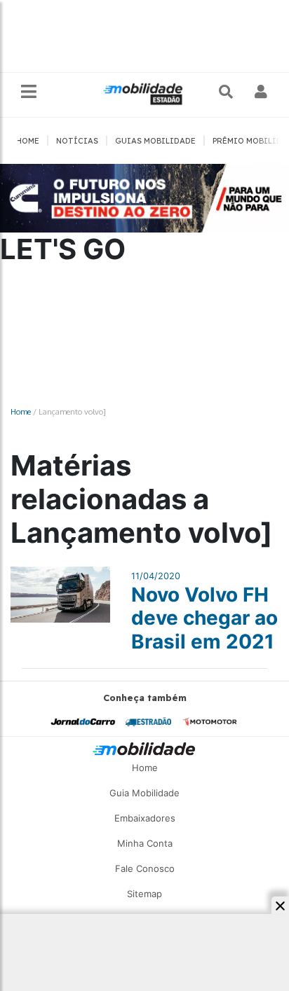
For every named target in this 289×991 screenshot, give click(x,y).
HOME (27, 141)
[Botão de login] (261, 92)
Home (21, 411)
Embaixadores (144, 818)
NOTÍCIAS (77, 141)
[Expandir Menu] (29, 92)
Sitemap (144, 893)
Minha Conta (145, 843)
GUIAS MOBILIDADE (155, 141)
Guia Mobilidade (144, 792)
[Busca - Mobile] (227, 92)
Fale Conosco (145, 868)
